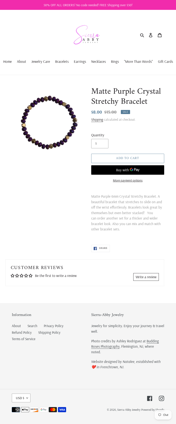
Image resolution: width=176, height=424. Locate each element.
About (16, 325)
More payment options (128, 180)
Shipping (97, 119)
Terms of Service (23, 339)
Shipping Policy (49, 332)
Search (32, 325)
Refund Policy (22, 332)
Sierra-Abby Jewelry (128, 410)
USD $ (20, 398)
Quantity (97, 135)
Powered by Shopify (152, 410)
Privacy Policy (54, 325)
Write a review (146, 277)
